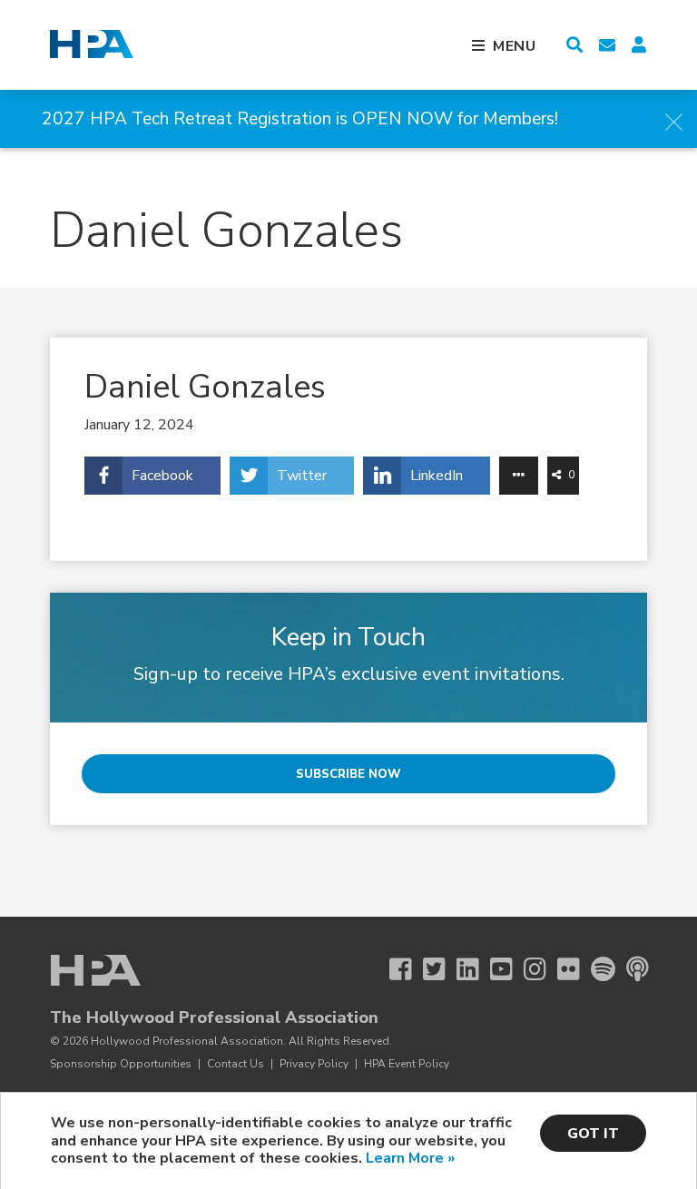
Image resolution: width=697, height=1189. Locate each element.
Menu (514, 46)
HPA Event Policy (406, 1063)
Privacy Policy (314, 1063)
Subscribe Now (348, 774)
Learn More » (410, 1158)
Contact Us (235, 1063)
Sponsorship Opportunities (120, 1063)
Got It (593, 1134)
